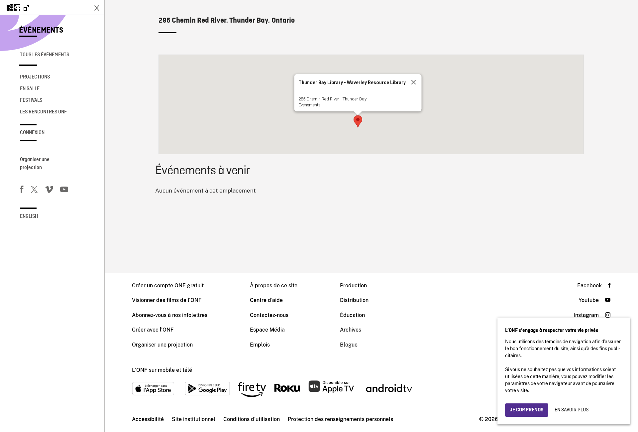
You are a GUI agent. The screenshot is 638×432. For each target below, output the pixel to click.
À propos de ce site (273, 285)
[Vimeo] (49, 191)
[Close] (414, 82)
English (29, 216)
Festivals (31, 100)
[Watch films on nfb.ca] (18, 8)
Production (353, 285)
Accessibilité (148, 419)
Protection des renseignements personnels (340, 419)
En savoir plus (571, 410)
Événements (41, 30)
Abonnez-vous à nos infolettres (169, 315)
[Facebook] (21, 191)
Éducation (352, 315)
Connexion (32, 132)
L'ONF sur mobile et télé (162, 370)
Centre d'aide (266, 300)
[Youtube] (64, 191)
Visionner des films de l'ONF (167, 300)
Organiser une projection (35, 163)
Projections (35, 77)
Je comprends (527, 410)
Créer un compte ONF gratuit (168, 285)
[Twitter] (34, 191)
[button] (358, 121)
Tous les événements (44, 55)
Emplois (260, 345)
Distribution (354, 300)
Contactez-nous (269, 315)
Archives (350, 330)
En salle (30, 88)
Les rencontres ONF (43, 112)
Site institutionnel (193, 419)
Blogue (349, 345)
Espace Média (267, 330)
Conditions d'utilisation (251, 419)
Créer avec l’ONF (153, 330)
